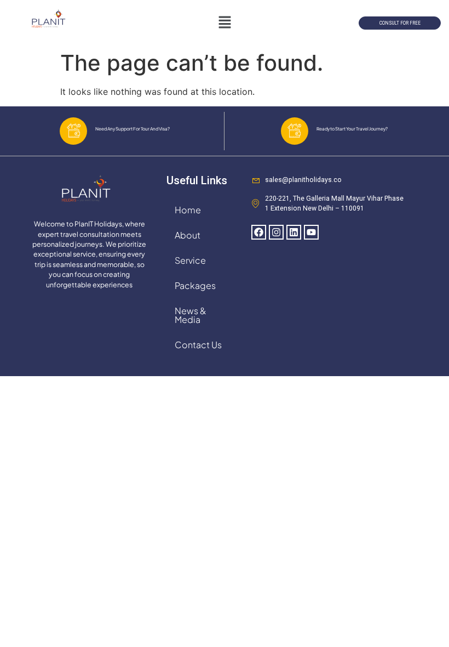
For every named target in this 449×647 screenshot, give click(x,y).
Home (188, 209)
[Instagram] (276, 232)
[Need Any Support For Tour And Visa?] (73, 131)
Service (190, 260)
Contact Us (198, 344)
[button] (224, 23)
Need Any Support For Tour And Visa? (132, 129)
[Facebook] (258, 232)
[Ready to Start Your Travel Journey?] (294, 131)
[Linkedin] (293, 232)
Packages (195, 285)
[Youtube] (311, 232)
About (187, 235)
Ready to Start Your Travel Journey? (352, 129)
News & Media (190, 315)
